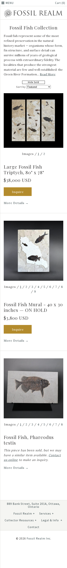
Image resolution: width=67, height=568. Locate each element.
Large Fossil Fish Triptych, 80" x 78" (24, 169)
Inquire (18, 192)
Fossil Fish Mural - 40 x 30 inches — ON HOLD (33, 307)
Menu (10, 3)
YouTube (41, 551)
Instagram (32, 551)
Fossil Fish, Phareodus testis (29, 440)
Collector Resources (21, 520)
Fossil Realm (24, 513)
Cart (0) (60, 3)
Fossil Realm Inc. (39, 538)
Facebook (23, 551)
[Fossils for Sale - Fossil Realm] (33, 10)
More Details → (16, 203)
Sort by (21, 87)
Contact (33, 527)
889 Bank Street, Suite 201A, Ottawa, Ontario (33, 505)
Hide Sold (33, 82)
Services (46, 513)
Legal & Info (51, 520)
